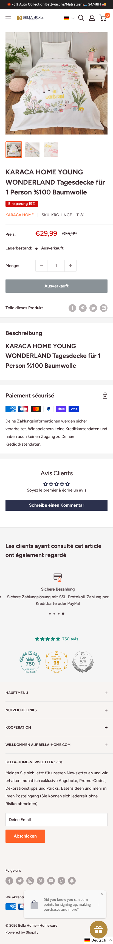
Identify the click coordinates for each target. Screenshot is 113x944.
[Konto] (92, 18)
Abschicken (25, 836)
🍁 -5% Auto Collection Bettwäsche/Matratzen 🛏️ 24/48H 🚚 (56, 4)
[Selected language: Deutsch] (69, 18)
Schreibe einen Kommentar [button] (56, 505)
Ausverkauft (56, 286)
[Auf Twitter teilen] (93, 308)
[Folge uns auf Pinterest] (40, 881)
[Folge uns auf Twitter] (20, 881)
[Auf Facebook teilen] (72, 308)
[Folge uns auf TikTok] (61, 881)
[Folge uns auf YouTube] (51, 881)
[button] (69, 18)
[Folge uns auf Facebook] (9, 881)
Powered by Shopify (21, 932)
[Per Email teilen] (104, 308)
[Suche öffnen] (81, 18)
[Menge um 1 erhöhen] (70, 265)
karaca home (19, 215)
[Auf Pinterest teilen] (83, 308)
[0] (103, 18)
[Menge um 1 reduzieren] (41, 265)
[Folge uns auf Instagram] (30, 881)
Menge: (12, 265)
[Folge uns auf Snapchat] (72, 881)
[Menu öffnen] (8, 18)
